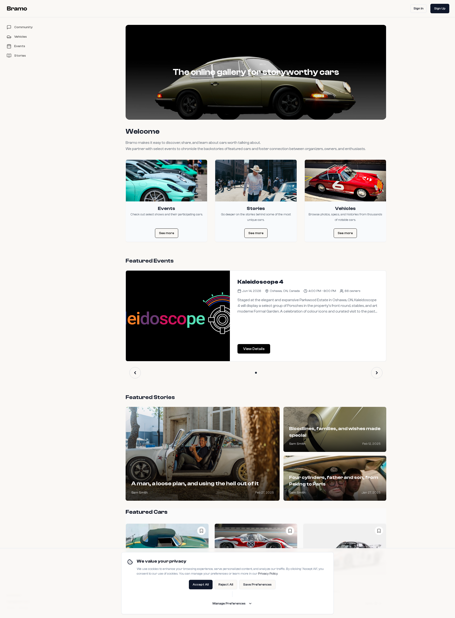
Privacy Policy (268, 574)
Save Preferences (257, 584)
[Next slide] (376, 372)
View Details (253, 349)
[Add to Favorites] (201, 531)
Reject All (225, 584)
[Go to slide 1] (256, 373)
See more (166, 233)
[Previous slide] (135, 372)
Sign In (418, 8)
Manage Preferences (229, 603)
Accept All (201, 584)
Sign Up (440, 8)
